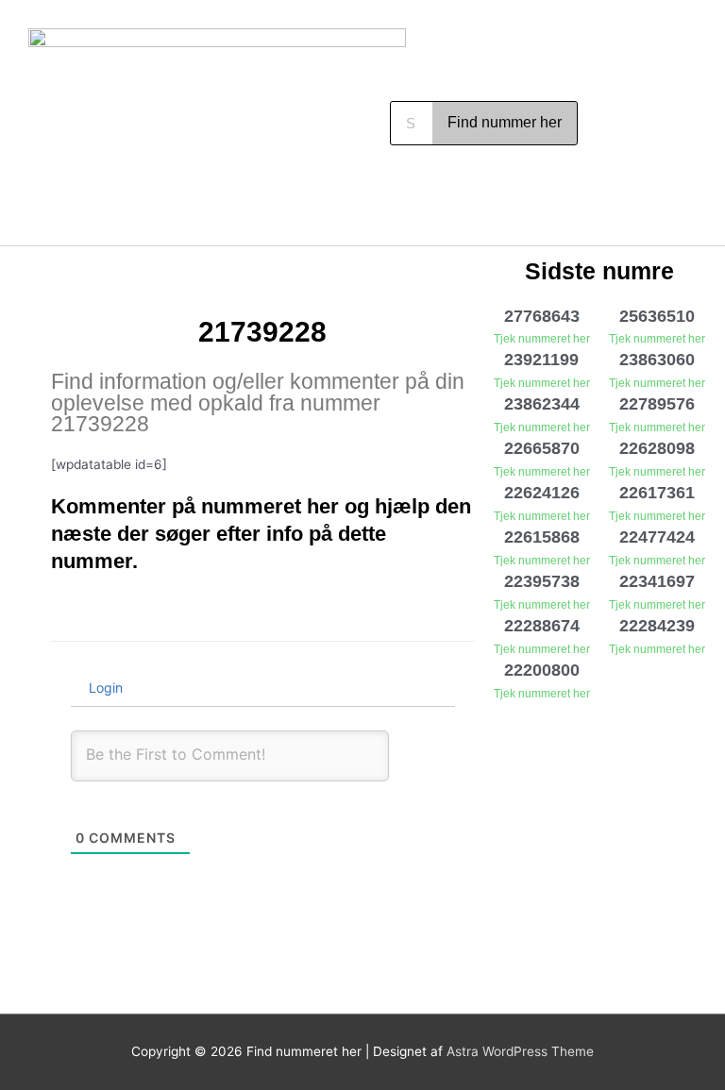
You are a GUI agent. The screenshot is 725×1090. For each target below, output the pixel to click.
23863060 (657, 359)
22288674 (542, 625)
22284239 (657, 625)
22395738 (542, 581)
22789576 (657, 403)
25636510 (657, 316)
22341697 (657, 581)
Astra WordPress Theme (520, 1051)
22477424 (657, 537)
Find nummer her (504, 122)
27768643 (542, 316)
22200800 (542, 670)
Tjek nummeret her (542, 338)
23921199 (541, 359)
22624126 (542, 492)
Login (104, 687)
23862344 (542, 403)
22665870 (542, 448)
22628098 (657, 448)
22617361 (657, 492)
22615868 (542, 537)
